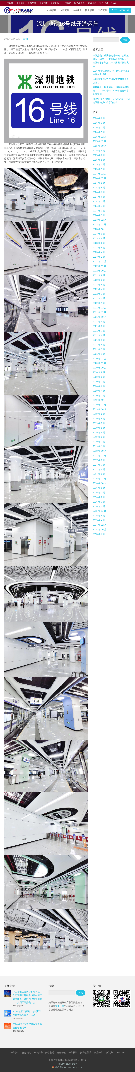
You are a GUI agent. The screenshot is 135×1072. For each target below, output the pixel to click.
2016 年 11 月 (99, 478)
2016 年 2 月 (99, 506)
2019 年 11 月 (99, 404)
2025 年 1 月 (99, 169)
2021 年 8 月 (99, 326)
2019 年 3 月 (99, 437)
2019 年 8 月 (99, 418)
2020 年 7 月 (99, 381)
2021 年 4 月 (99, 344)
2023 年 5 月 (99, 247)
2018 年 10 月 (99, 451)
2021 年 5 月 (99, 340)
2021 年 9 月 (99, 321)
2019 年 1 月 (99, 446)
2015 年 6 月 (99, 515)
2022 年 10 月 (99, 270)
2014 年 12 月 (99, 525)
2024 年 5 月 (99, 201)
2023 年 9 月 (99, 234)
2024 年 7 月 (99, 192)
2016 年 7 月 (99, 492)
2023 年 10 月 (99, 229)
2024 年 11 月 (99, 178)
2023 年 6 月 (99, 243)
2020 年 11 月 (99, 363)
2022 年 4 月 (99, 289)
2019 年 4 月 (99, 432)
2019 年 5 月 (99, 428)
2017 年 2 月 (99, 474)
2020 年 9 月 (99, 372)
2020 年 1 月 (99, 395)
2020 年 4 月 (99, 391)
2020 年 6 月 (99, 386)
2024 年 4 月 (99, 206)
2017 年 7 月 (99, 465)
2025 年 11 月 (99, 141)
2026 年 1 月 (99, 132)
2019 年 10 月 (99, 409)
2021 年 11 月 (99, 312)
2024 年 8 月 (99, 187)
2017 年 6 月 (99, 469)
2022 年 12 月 (99, 261)
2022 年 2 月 (99, 298)
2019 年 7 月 (99, 423)
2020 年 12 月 (99, 358)
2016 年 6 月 (99, 497)
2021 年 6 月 (99, 335)
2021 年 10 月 (99, 317)
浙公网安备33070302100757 (69, 1067)
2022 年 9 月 (99, 275)
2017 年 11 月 (99, 455)
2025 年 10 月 (99, 146)
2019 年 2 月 (99, 441)
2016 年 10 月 (99, 483)
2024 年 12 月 (99, 174)
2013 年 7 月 (99, 534)
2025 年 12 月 (99, 137)
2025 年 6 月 (99, 155)
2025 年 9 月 (99, 150)
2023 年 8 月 (99, 238)
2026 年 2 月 (99, 127)
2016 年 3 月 (99, 502)
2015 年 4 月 (99, 520)
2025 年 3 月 (99, 164)
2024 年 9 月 (99, 183)
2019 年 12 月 (99, 400)
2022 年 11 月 (99, 266)
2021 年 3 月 (99, 349)
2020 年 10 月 (99, 367)
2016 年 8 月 (99, 488)
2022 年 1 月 (99, 303)
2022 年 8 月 (99, 280)
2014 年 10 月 (99, 529)
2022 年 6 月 (99, 284)
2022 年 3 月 (99, 294)
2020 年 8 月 (99, 377)
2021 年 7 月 (99, 331)
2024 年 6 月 (99, 197)
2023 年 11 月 (99, 224)
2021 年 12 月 (99, 307)
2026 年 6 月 (99, 118)
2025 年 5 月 (99, 160)
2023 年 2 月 (99, 257)
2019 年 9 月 (99, 414)
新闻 (25, 39)
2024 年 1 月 (99, 215)
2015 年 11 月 (99, 511)
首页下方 (59, 1006)
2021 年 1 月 (99, 354)
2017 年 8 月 (99, 460)
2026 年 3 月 (99, 123)
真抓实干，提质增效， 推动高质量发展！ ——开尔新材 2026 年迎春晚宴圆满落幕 (111, 91)
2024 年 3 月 (99, 210)
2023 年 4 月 (99, 252)
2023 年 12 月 (99, 220)
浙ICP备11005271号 (67, 1064)
